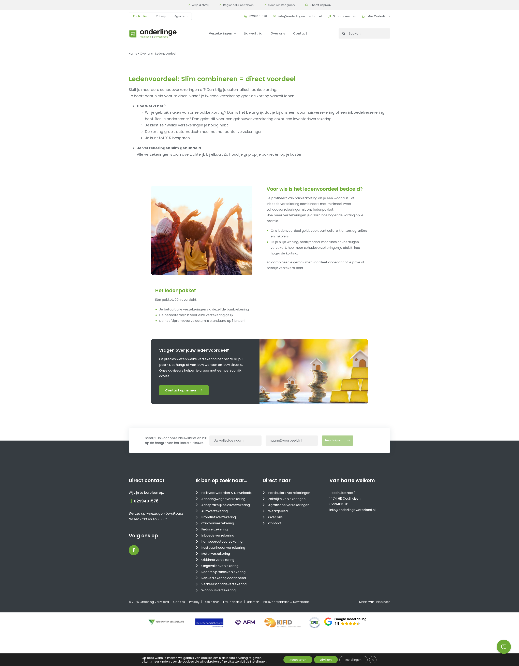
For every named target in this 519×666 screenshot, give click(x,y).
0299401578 (258, 16)
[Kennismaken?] (201, 230)
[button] (345, 621)
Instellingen (258, 661)
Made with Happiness (374, 602)
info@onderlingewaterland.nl (300, 16)
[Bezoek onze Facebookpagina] (134, 550)
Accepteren (298, 660)
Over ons (146, 54)
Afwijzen (326, 660)
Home (133, 54)
